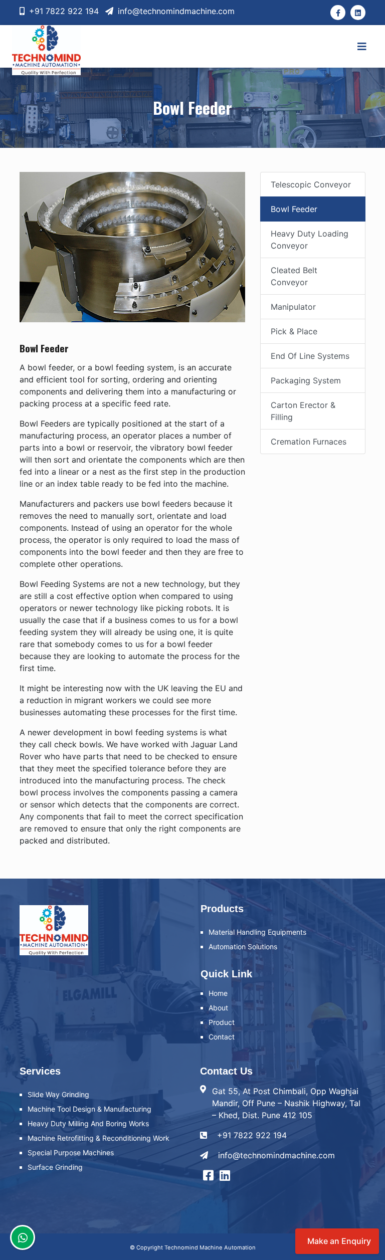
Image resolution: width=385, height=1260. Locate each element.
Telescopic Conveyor (311, 184)
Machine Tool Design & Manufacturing (89, 1109)
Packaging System (306, 380)
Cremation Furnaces (308, 442)
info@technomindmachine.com (175, 11)
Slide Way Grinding (58, 1094)
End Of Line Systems (310, 356)
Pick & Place (294, 331)
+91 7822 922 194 (63, 11)
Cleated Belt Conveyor (294, 276)
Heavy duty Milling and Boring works (88, 1123)
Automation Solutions (243, 946)
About (218, 1007)
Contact (222, 1036)
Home (218, 993)
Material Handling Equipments (257, 932)
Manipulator (293, 307)
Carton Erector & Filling (303, 411)
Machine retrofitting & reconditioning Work (98, 1138)
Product (222, 1022)
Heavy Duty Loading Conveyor (309, 240)
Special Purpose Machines (71, 1152)
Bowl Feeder (294, 209)
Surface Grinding (55, 1167)
